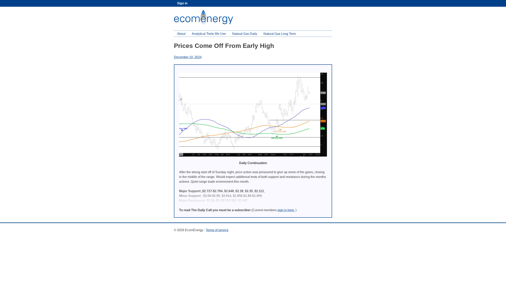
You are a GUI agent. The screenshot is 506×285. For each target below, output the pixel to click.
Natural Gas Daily (244, 33)
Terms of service (217, 230)
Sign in (182, 3)
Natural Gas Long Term (279, 33)
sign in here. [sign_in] (286, 210)
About (181, 33)
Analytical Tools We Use (209, 33)
